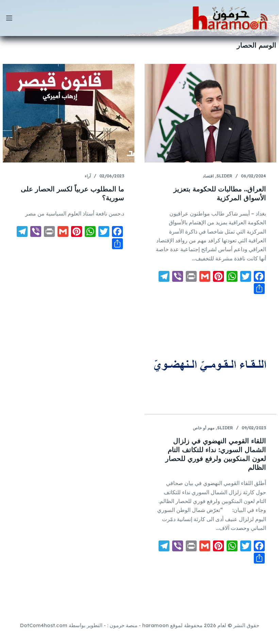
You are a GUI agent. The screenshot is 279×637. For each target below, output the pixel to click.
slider (224, 175)
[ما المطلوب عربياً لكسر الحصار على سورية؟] (68, 113)
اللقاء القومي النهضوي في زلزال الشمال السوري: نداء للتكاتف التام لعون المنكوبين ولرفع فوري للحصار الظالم (215, 453)
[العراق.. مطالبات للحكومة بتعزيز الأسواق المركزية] (210, 113)
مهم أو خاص (203, 427)
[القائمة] (9, 18)
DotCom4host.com (43, 625)
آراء (88, 175)
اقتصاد (208, 175)
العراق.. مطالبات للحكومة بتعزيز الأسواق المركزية (220, 193)
